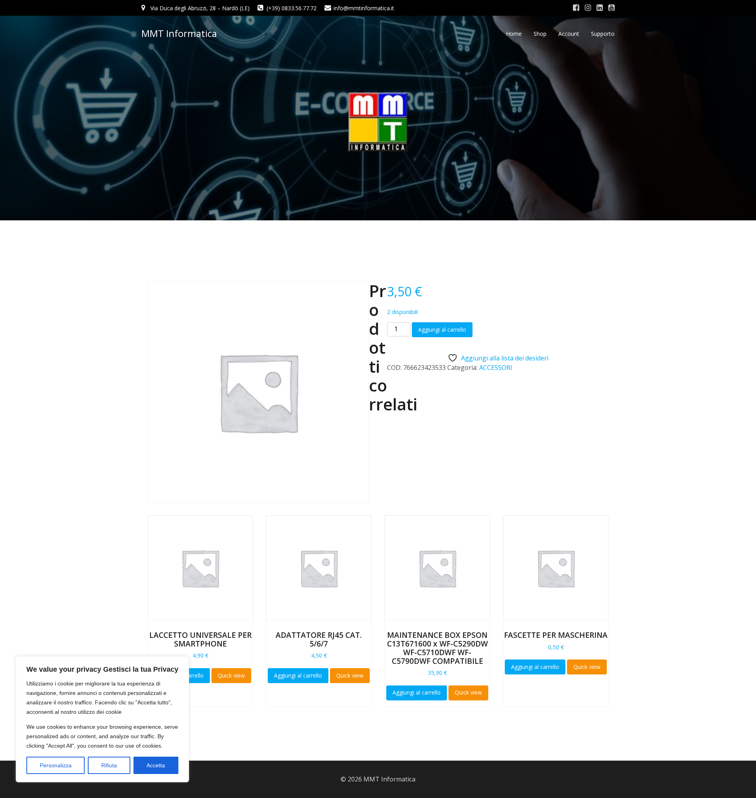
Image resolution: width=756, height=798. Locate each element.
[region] (102, 719)
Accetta (155, 765)
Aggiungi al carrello (442, 329)
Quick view (231, 675)
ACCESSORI (495, 367)
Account (568, 33)
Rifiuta (109, 765)
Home (514, 33)
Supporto (603, 33)
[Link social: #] (576, 8)
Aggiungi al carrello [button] (298, 675)
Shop (540, 33)
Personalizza (56, 765)
